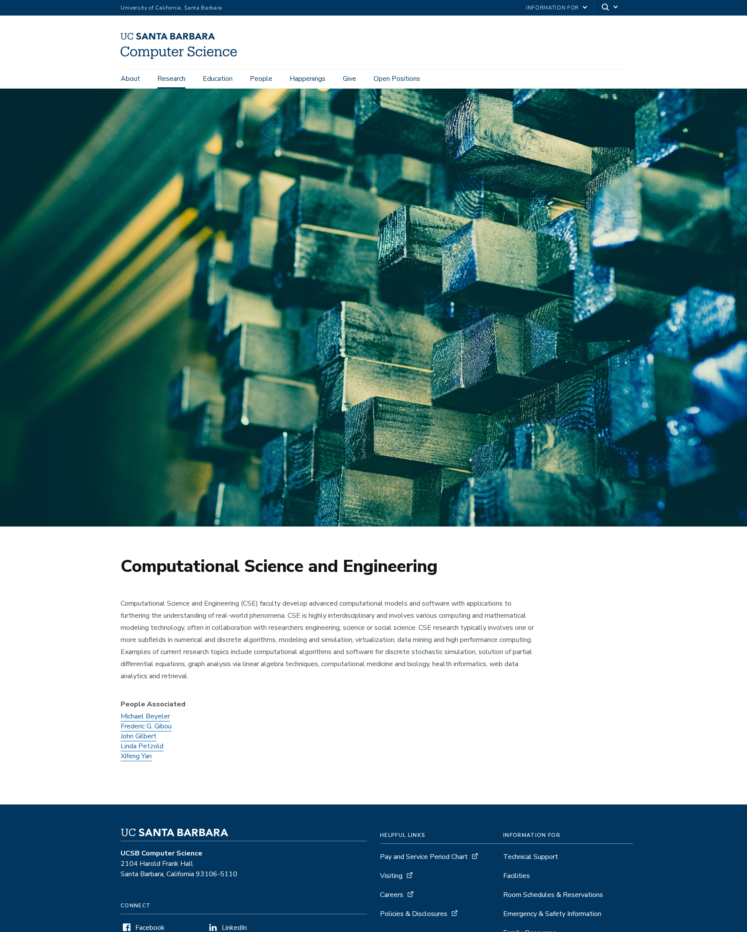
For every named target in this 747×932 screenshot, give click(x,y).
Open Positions (397, 78)
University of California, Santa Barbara (171, 7)
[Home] (182, 56)
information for (552, 7)
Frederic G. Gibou (146, 726)
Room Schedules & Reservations (553, 895)
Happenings (308, 78)
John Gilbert (138, 736)
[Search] (610, 8)
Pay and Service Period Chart (424, 857)
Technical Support (530, 857)
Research (171, 78)
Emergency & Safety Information (552, 914)
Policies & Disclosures (413, 914)
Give (349, 78)
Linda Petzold (142, 746)
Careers (391, 895)
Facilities (516, 876)
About (130, 78)
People (261, 78)
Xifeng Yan (136, 756)
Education (218, 78)
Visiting (391, 876)
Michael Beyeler (145, 716)
